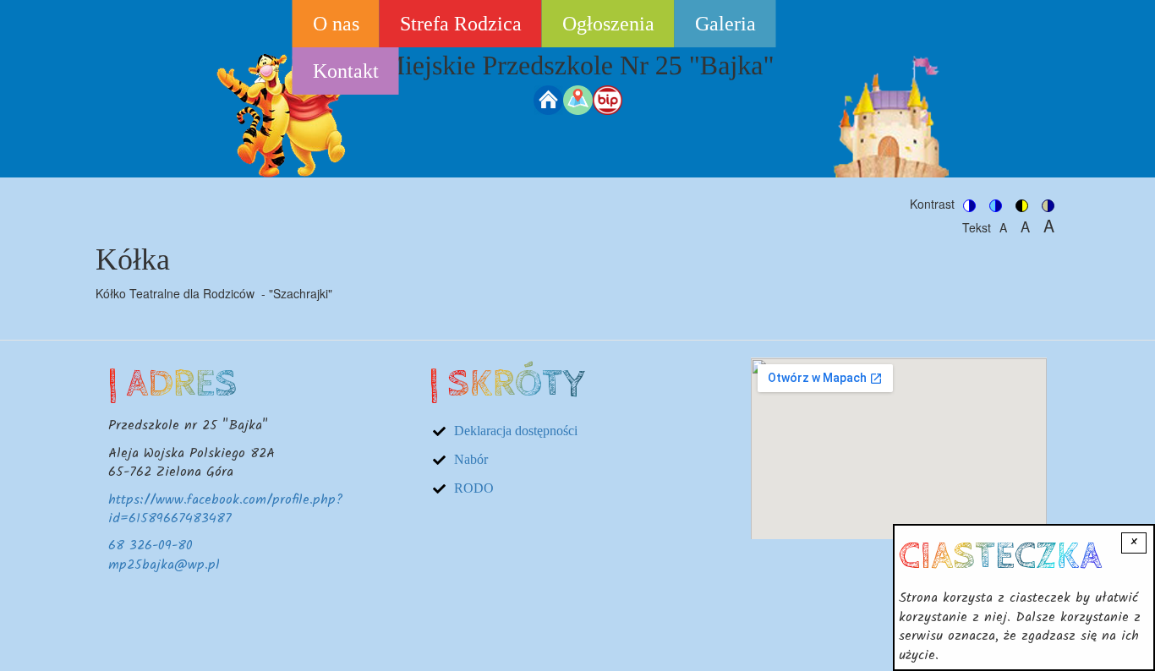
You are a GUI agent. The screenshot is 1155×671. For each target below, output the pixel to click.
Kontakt (346, 71)
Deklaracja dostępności (516, 430)
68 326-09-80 (150, 545)
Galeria (725, 24)
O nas (336, 24)
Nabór (471, 459)
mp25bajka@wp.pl (164, 565)
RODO (474, 488)
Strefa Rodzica (461, 24)
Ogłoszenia (608, 24)
